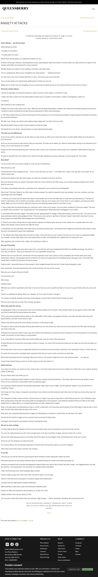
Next (16, 31)
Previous (4, 31)
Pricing (60, 554)
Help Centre (61, 548)
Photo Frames (44, 546)
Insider (77, 548)
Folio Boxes (43, 548)
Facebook (78, 546)
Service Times (62, 551)
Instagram (78, 543)
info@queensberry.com (16, 549)
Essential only (74, 569)
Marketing (20, 520)
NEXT (49, 513)
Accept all (87, 569)
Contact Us (61, 546)
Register (60, 543)
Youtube (77, 554)
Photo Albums (44, 543)
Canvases (43, 551)
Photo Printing (44, 557)
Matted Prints (44, 554)
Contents (11, 31)
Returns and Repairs (64, 560)
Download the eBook (90, 31)
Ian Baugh (30, 520)
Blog (76, 551)
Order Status (62, 557)
